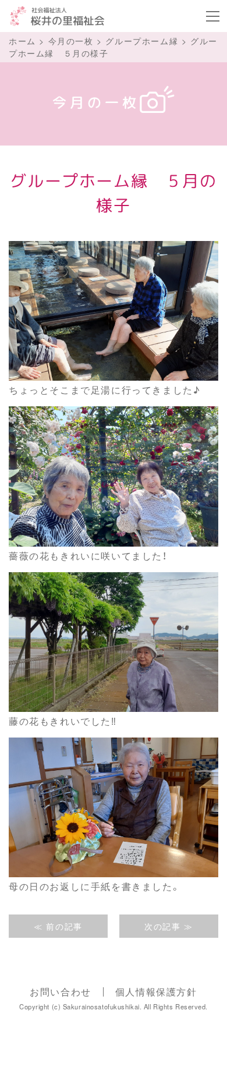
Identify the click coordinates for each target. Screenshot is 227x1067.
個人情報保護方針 (156, 991)
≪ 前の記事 (58, 926)
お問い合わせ (60, 991)
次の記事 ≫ (168, 926)
